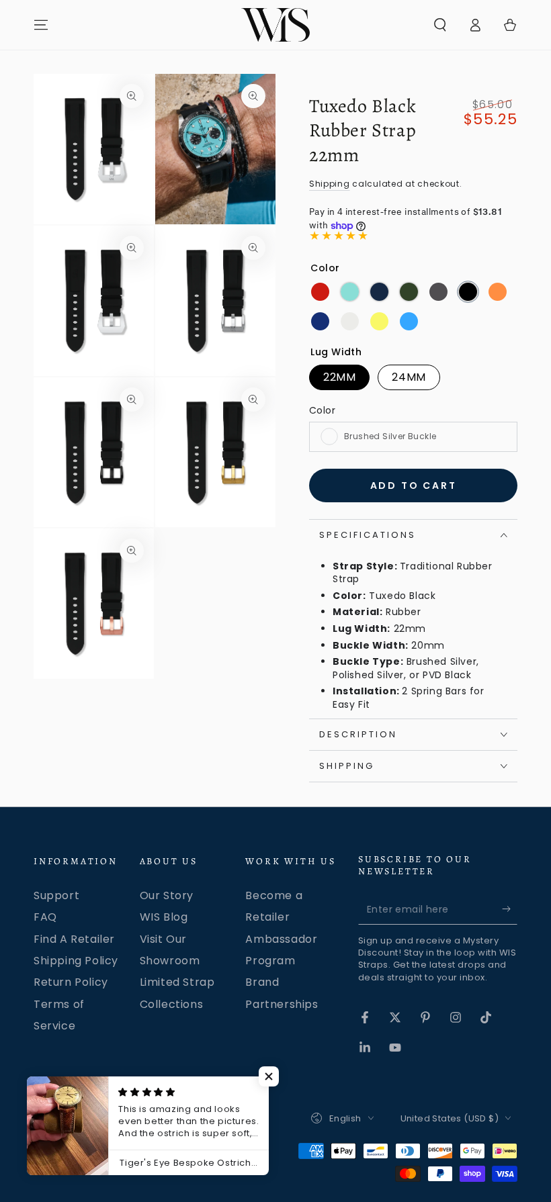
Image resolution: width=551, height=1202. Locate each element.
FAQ (45, 917)
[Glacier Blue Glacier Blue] (350, 292)
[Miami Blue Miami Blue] (409, 321)
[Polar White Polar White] (350, 321)
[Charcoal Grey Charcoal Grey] (438, 292)
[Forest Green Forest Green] (409, 292)
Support (56, 895)
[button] (440, 25)
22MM (339, 377)
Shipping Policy (76, 960)
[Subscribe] (509, 909)
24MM (408, 377)
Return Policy (71, 982)
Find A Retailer (74, 939)
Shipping (329, 183)
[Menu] (41, 25)
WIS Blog (164, 917)
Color (322, 410)
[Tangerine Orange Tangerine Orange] (497, 292)
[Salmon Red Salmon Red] (320, 292)
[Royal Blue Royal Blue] (320, 321)
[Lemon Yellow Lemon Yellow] (379, 321)
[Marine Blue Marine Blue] (379, 292)
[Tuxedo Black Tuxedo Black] (468, 292)
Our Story (167, 895)
